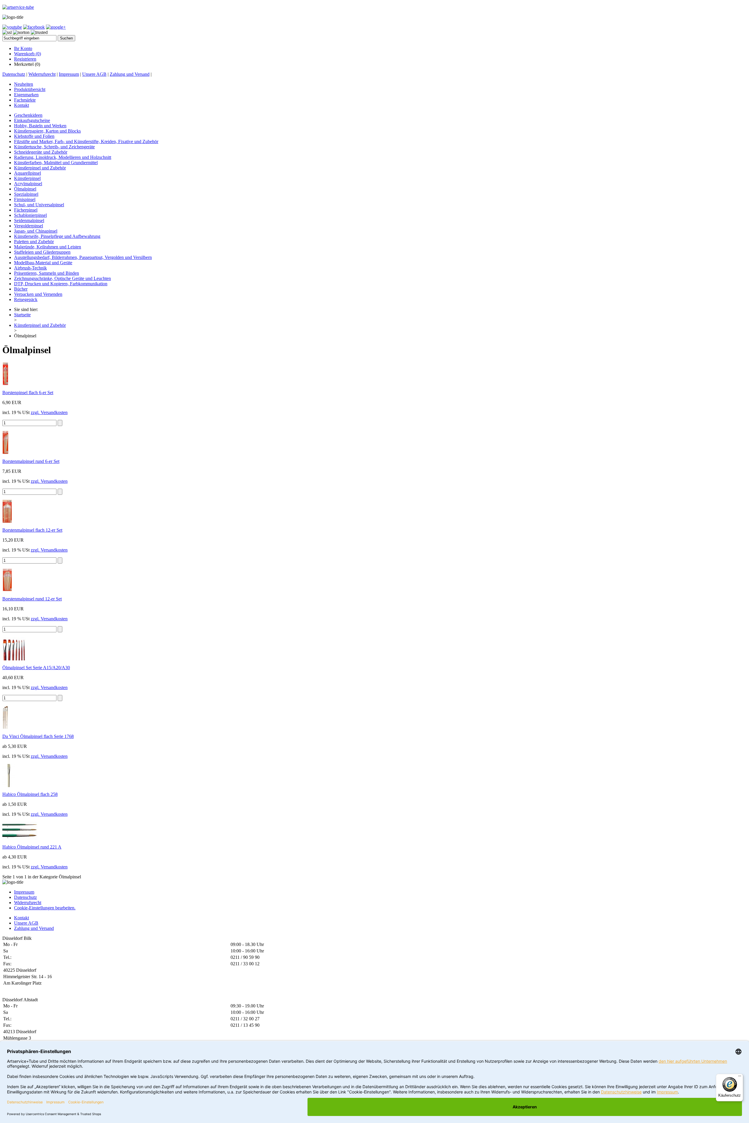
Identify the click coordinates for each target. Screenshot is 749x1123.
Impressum (69, 74)
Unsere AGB (94, 74)
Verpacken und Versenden (38, 294)
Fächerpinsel (25, 209)
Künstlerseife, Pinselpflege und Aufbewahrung (57, 236)
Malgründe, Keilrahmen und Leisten (47, 246)
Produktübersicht (29, 89)
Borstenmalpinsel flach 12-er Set (32, 530)
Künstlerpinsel (27, 178)
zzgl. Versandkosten (49, 412)
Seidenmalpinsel (29, 220)
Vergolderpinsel (28, 225)
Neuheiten (23, 84)
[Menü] (739, 1077)
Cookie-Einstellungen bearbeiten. (44, 907)
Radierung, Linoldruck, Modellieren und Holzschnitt (62, 157)
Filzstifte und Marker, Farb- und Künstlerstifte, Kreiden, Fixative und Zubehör (86, 141)
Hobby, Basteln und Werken (40, 125)
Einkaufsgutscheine (32, 120)
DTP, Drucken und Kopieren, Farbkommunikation (60, 283)
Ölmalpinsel (25, 188)
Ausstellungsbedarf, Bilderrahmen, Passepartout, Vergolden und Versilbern (83, 257)
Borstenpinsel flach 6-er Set (27, 392)
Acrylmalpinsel (28, 183)
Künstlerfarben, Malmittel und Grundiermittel (56, 162)
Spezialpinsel (26, 194)
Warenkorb (27, 53)
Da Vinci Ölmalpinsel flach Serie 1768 (38, 736)
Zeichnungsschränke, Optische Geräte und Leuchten (62, 278)
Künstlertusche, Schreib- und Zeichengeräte (54, 146)
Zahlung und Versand (130, 74)
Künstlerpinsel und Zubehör (40, 167)
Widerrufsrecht (42, 74)
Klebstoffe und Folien (34, 136)
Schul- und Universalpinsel (39, 204)
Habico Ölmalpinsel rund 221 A (31, 846)
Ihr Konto (23, 48)
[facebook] (34, 27)
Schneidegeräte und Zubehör (40, 152)
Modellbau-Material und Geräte (43, 262)
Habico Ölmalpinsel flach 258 (30, 794)
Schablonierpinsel (30, 215)
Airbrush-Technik (30, 267)
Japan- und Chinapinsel (35, 231)
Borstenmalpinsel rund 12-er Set (32, 598)
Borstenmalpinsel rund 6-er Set (30, 461)
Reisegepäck (25, 299)
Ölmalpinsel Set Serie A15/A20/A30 (36, 667)
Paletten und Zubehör (34, 241)
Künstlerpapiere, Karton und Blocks (47, 130)
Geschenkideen (28, 115)
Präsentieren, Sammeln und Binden (46, 273)
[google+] (56, 27)
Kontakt (21, 105)
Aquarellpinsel (27, 173)
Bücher (21, 288)
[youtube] (12, 27)
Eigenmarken (26, 94)
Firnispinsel (24, 199)
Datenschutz (13, 74)
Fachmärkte (25, 99)
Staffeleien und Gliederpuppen (42, 252)
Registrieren (25, 58)
